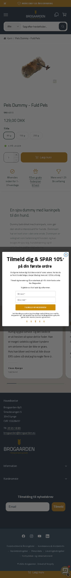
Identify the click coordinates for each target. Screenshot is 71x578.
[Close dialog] (66, 254)
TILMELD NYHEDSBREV (35, 307)
